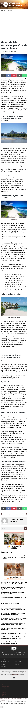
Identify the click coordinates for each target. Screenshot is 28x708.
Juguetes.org (4, 664)
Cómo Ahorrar (18, 661)
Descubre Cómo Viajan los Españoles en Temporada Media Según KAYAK (11, 642)
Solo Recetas (5, 684)
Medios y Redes (22, 652)
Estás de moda (5, 686)
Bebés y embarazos (6, 688)
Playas (3, 10)
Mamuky (4, 694)
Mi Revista (17, 664)
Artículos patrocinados (8, 654)
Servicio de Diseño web (19, 654)
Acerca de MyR (16, 656)
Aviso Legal (19, 698)
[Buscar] (25, 528)
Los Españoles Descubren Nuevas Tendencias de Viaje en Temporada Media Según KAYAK (14, 583)
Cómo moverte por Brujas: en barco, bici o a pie (13, 597)
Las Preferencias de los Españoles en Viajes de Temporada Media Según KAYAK (13, 613)
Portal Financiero (18, 663)
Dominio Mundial (5, 661)
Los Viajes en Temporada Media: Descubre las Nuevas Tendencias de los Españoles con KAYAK (13, 557)
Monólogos (3, 666)
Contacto (10, 656)
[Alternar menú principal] (25, 4)
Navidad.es (3, 663)
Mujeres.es (4, 695)
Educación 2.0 (4, 660)
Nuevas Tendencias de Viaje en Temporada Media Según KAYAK (12, 593)
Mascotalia (17, 660)
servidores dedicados (16, 674)
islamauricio (15, 219)
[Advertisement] (14, 26)
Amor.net (4, 692)
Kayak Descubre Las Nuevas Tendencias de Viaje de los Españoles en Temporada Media (14, 637)
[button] (14, 678)
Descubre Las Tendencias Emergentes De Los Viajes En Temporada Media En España (13, 588)
